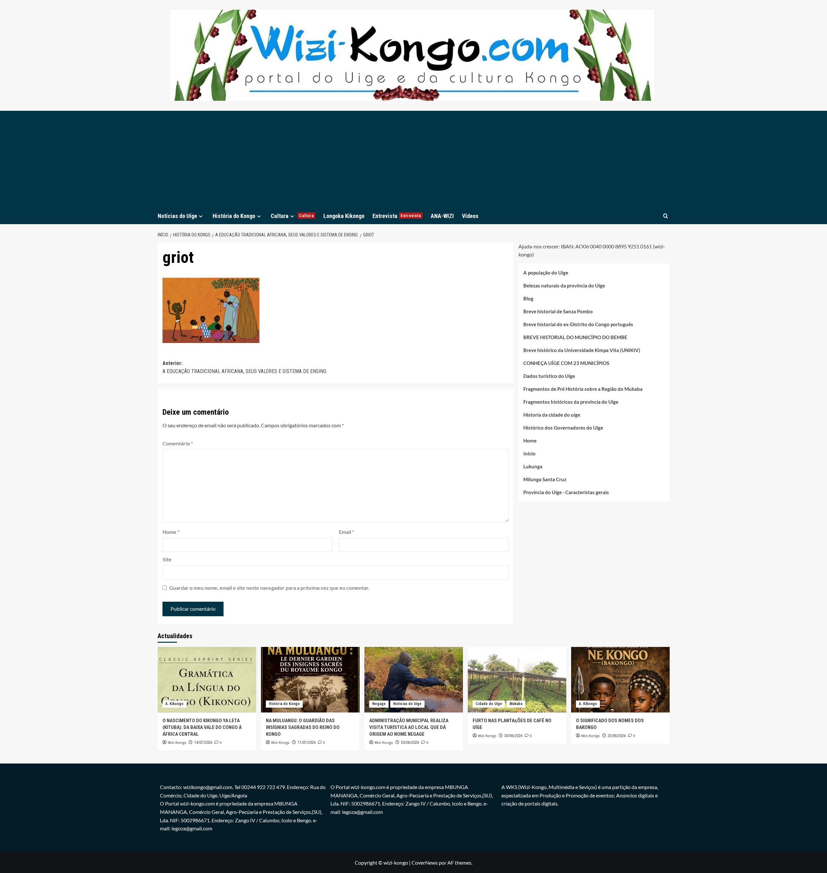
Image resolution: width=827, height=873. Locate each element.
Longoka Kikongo (343, 216)
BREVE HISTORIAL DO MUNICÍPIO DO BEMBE (575, 337)
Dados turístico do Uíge (549, 376)
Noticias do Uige (407, 704)
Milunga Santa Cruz (544, 479)
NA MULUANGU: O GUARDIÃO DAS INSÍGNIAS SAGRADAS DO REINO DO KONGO (303, 727)
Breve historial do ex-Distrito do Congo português (578, 324)
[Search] (666, 216)
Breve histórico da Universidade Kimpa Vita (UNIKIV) (581, 350)
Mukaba (515, 704)
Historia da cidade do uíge (551, 415)
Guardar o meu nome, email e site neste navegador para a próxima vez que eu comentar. (269, 588)
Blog (528, 298)
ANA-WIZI (442, 216)
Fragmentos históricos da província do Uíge (570, 402)
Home (530, 440)
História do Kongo (234, 216)
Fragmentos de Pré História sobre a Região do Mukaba (583, 389)
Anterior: (244, 367)
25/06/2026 (617, 735)
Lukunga (532, 466)
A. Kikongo (174, 704)
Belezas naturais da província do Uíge (564, 285)
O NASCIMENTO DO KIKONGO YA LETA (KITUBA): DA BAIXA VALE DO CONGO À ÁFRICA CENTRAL (202, 727)
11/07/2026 (307, 742)
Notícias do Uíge (177, 216)
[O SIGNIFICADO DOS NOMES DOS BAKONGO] (620, 679)
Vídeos (470, 216)
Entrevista (396, 216)
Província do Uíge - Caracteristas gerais (566, 492)
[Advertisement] (413, 159)
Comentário (177, 443)
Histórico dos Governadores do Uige (563, 428)
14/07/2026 (203, 742)
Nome (170, 532)
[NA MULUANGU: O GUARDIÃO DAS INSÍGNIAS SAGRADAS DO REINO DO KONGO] (310, 679)
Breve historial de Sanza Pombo (558, 311)
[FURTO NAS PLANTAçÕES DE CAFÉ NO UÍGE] (517, 679)
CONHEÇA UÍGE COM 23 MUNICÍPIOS (566, 363)
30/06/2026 (410, 742)
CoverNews (425, 862)
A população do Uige (545, 272)
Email (346, 532)
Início (529, 453)
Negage (379, 704)
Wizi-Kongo (177, 742)
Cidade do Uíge (489, 704)
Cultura (292, 216)
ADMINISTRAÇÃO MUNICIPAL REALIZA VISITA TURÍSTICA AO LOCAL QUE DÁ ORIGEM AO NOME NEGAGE (408, 727)
